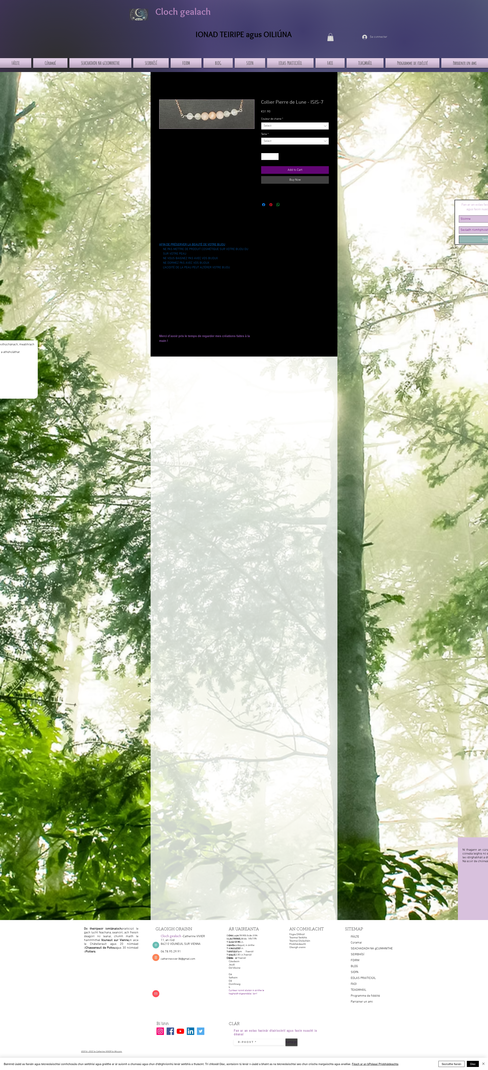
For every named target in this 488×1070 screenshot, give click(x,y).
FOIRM (355, 960)
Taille (265, 134)
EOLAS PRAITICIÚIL (363, 978)
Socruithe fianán (451, 1064)
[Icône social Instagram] (160, 1031)
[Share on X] (285, 204)
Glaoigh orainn (297, 947)
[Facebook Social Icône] (170, 1031)
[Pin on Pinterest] (271, 204)
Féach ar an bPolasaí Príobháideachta (375, 1064)
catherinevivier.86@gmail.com (178, 959)
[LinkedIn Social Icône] (190, 1031)
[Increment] (275, 156)
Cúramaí (356, 943)
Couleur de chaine (272, 119)
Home (163, 86)
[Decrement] (264, 156)
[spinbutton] (269, 156)
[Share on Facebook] (263, 204)
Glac (473, 1064)
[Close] (483, 1064)
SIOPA (355, 972)
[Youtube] (180, 1031)
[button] (330, 37)
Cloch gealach (183, 11)
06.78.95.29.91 (171, 952)
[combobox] (295, 126)
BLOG (354, 966)
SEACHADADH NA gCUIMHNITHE (372, 949)
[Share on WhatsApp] (278, 204)
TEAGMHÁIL (358, 990)
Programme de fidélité (365, 996)
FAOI (354, 984)
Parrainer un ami (362, 1002)
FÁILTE (355, 937)
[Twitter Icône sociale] (200, 1031)
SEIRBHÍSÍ (357, 954)
